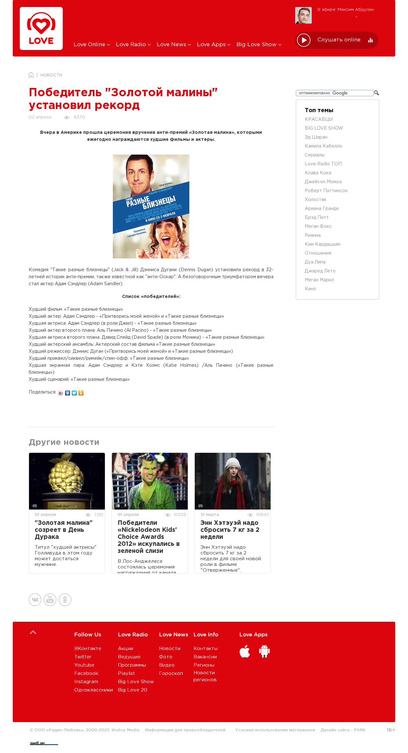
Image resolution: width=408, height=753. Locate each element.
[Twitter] (74, 391)
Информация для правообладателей (185, 730)
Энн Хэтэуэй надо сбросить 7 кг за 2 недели (229, 530)
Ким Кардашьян (322, 244)
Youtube (84, 665)
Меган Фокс (318, 226)
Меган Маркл (319, 280)
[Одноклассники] (81, 391)
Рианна (313, 235)
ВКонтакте (87, 649)
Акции (125, 649)
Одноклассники (93, 690)
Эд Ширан (316, 137)
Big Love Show (257, 44)
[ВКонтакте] (67, 391)
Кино (310, 289)
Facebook (86, 673)
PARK (359, 730)
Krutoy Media (126, 730)
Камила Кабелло (323, 146)
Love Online (90, 44)
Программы (132, 665)
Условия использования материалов (275, 730)
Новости (169, 649)
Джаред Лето (320, 271)
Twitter (82, 657)
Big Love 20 (132, 690)
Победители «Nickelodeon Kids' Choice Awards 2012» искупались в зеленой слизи (149, 537)
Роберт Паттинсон (326, 191)
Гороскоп (171, 673)
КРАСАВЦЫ (319, 119)
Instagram (86, 682)
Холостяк (315, 200)
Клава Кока (318, 173)
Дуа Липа (315, 262)
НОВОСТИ (51, 75)
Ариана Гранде (322, 209)
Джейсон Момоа (323, 182)
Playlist (126, 673)
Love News (172, 44)
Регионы (204, 665)
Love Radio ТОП (323, 164)
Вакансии (205, 657)
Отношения (318, 253)
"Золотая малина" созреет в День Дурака (64, 530)
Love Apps (212, 44)
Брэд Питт (317, 218)
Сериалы (314, 155)
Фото (165, 657)
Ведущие (129, 657)
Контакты (205, 649)
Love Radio (132, 44)
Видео (167, 665)
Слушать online (339, 40)
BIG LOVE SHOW (324, 128)
